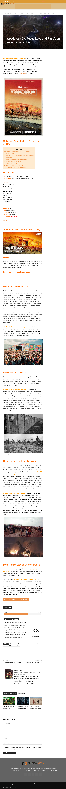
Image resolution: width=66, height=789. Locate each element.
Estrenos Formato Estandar (18, 13)
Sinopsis (9, 157)
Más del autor (21, 693)
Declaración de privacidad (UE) (10, 783)
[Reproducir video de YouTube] (22, 243)
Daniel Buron (10, 46)
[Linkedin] (12, 52)
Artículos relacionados (10, 693)
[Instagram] (18, 686)
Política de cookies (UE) (24, 783)
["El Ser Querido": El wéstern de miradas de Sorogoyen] (36, 701)
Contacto (48, 783)
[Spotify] (21, 686)
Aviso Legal (33, 783)
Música (37, 643)
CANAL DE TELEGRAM (21, 599)
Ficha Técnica (10, 153)
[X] (8, 52)
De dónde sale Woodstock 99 (12, 161)
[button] (52, 1)
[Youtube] (40, 774)
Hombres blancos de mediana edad (14, 165)
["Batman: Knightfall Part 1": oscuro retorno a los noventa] (23, 701)
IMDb (4, 225)
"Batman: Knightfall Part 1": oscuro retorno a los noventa (22, 708)
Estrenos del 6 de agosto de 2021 (33, 662)
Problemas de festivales (11, 163)
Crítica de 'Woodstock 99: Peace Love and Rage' (17, 151)
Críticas (9, 13)
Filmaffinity (6, 221)
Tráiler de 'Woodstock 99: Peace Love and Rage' (20, 155)
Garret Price (31, 643)
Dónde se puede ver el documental (16, 159)
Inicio (4, 13)
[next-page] (7, 713)
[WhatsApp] (19, 52)
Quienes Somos (40, 783)
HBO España (22, 73)
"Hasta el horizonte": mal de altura (12, 662)
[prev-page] (4, 713)
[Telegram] (16, 52)
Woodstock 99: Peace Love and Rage (11, 645)
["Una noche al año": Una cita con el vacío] (9, 701)
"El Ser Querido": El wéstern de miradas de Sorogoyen (35, 708)
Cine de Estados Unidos (15, 643)
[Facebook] (4, 52)
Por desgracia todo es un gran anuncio (15, 167)
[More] (23, 52)
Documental (24, 643)
